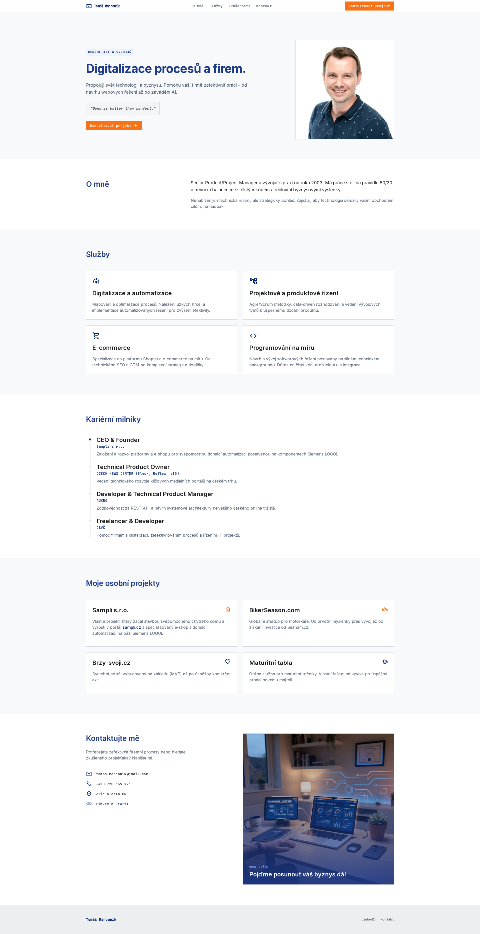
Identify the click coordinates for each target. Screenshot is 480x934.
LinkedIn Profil (112, 804)
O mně (198, 6)
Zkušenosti (239, 6)
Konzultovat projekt (369, 6)
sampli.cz (131, 627)
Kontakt (264, 6)
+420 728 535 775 (113, 784)
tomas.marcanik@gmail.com (122, 774)
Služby (216, 6)
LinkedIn (369, 919)
